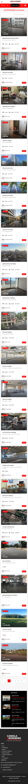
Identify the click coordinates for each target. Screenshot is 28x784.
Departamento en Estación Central (10, 38)
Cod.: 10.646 (5, 645)
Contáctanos (5, 758)
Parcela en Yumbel (7, 629)
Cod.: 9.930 (5, 481)
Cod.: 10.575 (5, 448)
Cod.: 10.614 (5, 184)
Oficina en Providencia (8, 495)
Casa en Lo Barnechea (17, 717)
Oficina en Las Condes (8, 72)
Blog (3, 756)
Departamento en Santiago (9, 106)
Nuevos (4, 749)
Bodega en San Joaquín (8, 465)
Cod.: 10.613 (5, 156)
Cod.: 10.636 (5, 279)
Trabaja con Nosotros (7, 754)
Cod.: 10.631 (5, 245)
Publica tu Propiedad (7, 751)
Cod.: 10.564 (5, 542)
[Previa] (6, 680)
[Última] (13, 683)
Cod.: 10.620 (5, 20)
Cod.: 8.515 (5, 122)
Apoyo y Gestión (6, 752)
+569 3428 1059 (6, 767)
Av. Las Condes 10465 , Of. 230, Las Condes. (12, 762)
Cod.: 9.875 (5, 382)
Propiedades (5, 747)
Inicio (3, 746)
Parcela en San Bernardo (8, 526)
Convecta (18, 781)
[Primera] (2, 680)
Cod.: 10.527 (5, 511)
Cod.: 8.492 (5, 88)
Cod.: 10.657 (5, 611)
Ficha (24, 48)
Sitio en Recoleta (6, 561)
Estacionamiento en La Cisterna (10, 595)
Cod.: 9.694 (5, 313)
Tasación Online (15, 5)
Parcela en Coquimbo (8, 663)
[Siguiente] (24, 680)
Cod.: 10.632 (5, 211)
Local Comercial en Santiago (9, 432)
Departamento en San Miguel (9, 263)
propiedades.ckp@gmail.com (9, 764)
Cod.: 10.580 (5, 415)
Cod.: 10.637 (5, 54)
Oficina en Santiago (7, 140)
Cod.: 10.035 (5, 348)
